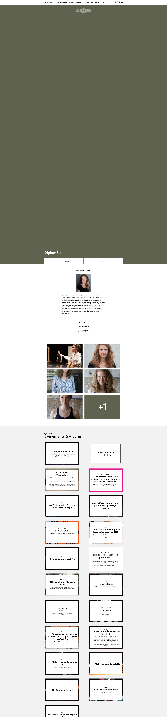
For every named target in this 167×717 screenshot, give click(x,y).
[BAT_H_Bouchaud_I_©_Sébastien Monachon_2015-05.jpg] (65, 356)
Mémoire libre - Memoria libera (62, 583)
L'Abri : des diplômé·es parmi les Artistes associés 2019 (105, 530)
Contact (83, 322)
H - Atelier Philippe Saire (105, 689)
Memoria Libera (106, 584)
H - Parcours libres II (62, 690)
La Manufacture (49, 2)
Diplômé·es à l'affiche (62, 451)
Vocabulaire (62, 475)
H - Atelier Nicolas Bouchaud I (62, 663)
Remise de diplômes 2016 (62, 559)
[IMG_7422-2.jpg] (102, 381)
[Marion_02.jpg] (65, 381)
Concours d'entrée (94, 2)
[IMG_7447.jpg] (65, 407)
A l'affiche (83, 326)
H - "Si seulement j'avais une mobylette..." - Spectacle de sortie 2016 (62, 636)
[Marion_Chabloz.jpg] (102, 356)
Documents (83, 331)
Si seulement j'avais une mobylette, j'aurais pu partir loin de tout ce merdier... (105, 479)
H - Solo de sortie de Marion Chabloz (106, 632)
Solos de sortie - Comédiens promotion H (106, 556)
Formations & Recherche (61, 2)
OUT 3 (62, 610)
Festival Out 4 (62, 531)
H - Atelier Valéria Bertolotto (105, 664)
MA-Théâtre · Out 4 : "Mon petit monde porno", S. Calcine (105, 506)
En (104, 2)
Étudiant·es (71, 2)
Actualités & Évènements (82, 2)
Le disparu (105, 610)
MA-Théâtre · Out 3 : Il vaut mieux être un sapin (62, 506)
